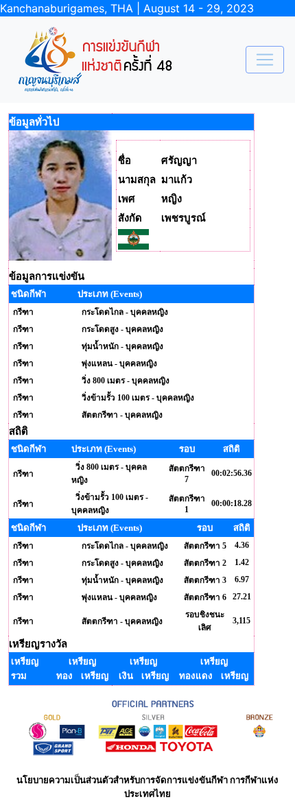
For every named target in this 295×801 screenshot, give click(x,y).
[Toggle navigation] (265, 59)
